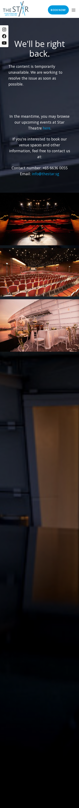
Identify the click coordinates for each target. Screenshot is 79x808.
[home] (16, 9)
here (46, 128)
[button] (73, 9)
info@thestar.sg (45, 173)
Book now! (58, 10)
